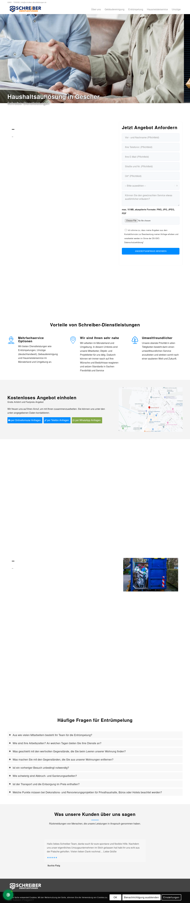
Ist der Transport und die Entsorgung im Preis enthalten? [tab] (46, 784)
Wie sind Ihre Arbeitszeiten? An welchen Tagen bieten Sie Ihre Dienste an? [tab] (57, 743)
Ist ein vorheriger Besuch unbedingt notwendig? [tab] (41, 767)
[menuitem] (96, 9)
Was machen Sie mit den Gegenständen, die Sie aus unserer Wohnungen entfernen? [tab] (63, 759)
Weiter (171, 574)
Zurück (129, 574)
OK (115, 897)
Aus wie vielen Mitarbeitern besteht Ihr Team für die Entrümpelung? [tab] (52, 735)
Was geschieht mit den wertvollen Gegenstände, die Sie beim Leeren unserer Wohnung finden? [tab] (69, 751)
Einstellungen (171, 897)
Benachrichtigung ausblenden (141, 897)
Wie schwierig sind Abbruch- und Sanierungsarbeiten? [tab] (45, 776)
